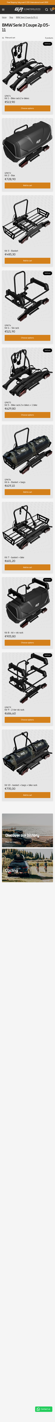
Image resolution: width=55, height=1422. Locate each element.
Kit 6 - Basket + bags (15, 482)
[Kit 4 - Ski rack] (27, 296)
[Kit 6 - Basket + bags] (27, 450)
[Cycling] (27, 865)
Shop (11, 17)
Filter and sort (10, 38)
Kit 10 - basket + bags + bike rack (21, 785)
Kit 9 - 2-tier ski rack (14, 710)
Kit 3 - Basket (11, 251)
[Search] (46, 9)
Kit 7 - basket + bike (14, 557)
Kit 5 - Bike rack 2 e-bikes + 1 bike (21, 405)
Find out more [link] (11, 842)
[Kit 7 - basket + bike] (27, 527)
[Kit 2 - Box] (27, 144)
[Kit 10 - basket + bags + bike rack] (27, 755)
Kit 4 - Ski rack (12, 328)
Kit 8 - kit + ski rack (14, 632)
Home (4, 17)
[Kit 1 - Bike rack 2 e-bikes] (27, 66)
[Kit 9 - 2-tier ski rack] (27, 678)
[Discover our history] (27, 830)
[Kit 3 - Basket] (27, 221)
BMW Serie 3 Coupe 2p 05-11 (27, 17)
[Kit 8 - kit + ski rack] (27, 603)
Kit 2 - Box (10, 175)
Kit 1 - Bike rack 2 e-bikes (17, 98)
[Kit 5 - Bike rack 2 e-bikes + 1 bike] (27, 373)
